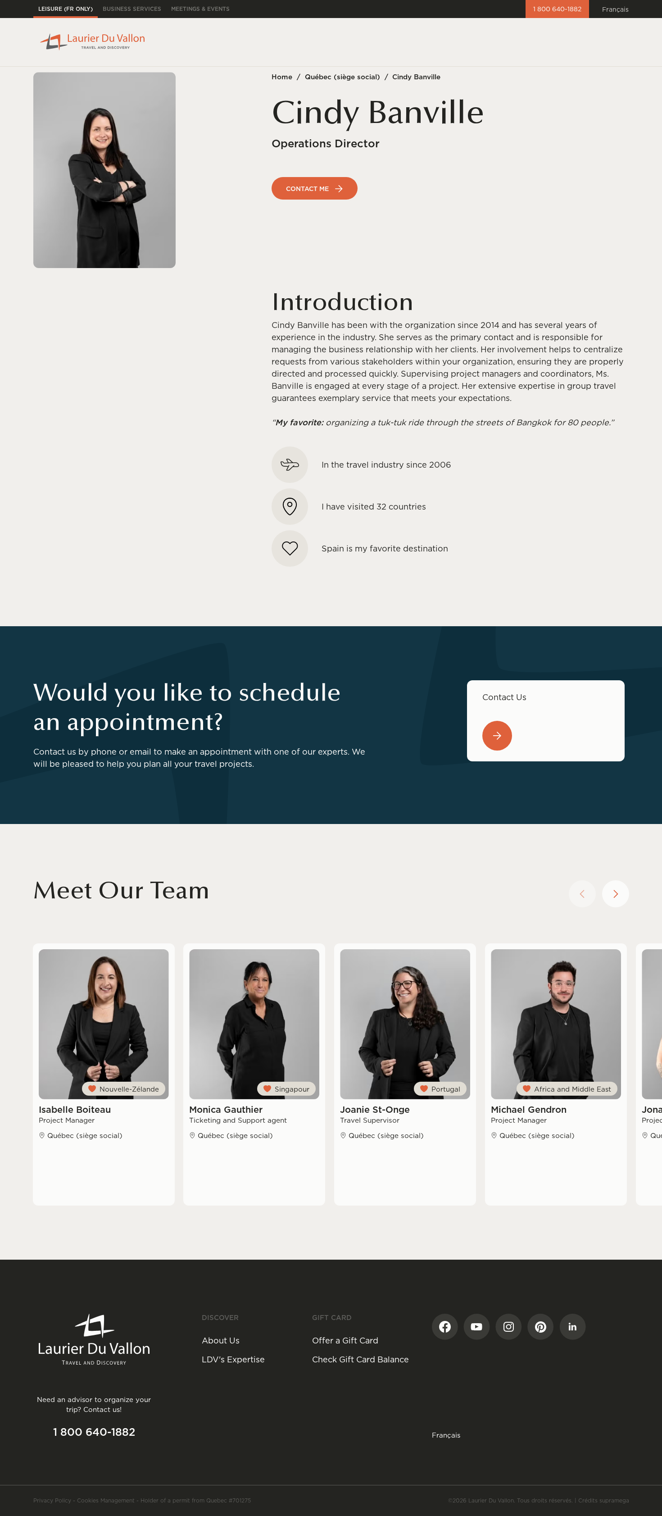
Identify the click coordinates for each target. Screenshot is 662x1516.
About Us (221, 1340)
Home (282, 77)
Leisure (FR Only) (65, 9)
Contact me (307, 188)
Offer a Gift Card (345, 1340)
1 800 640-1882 (557, 9)
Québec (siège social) (342, 77)
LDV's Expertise (233, 1359)
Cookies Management (106, 1500)
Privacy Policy (52, 1500)
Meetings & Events (200, 9)
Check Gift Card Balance (360, 1359)
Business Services (132, 9)
